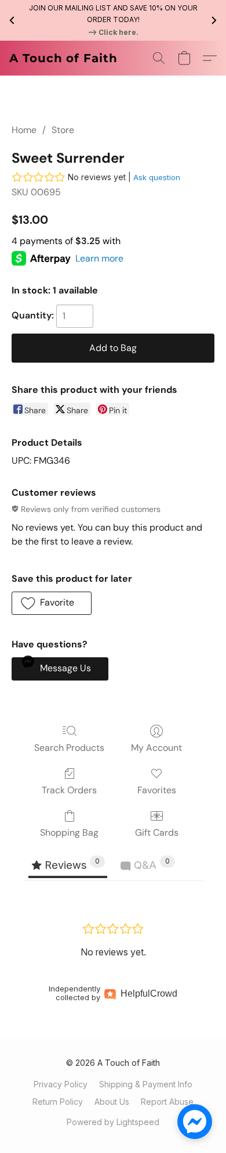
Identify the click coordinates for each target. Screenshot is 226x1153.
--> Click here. (113, 32)
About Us (111, 1102)
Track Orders (69, 790)
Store (63, 130)
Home (24, 130)
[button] (63, 58)
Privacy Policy (61, 1084)
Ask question (156, 177)
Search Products (69, 748)
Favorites (156, 790)
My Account (156, 748)
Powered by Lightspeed (113, 1122)
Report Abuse (167, 1102)
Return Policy (57, 1102)
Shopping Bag (69, 832)
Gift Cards (156, 832)
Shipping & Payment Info (145, 1084)
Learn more (99, 258)
